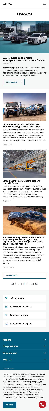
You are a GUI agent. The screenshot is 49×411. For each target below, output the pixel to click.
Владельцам (10, 353)
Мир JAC (7, 359)
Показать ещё (11, 275)
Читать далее (11, 82)
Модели (7, 340)
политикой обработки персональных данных (23, 397)
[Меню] (44, 3)
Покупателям (10, 346)
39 (32, 284)
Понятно (9, 405)
